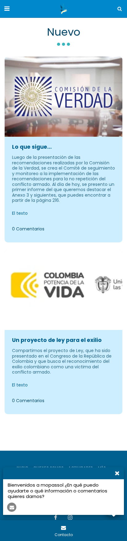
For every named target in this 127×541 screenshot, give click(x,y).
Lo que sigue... (32, 147)
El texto (20, 213)
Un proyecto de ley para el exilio (57, 340)
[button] (7, 8)
